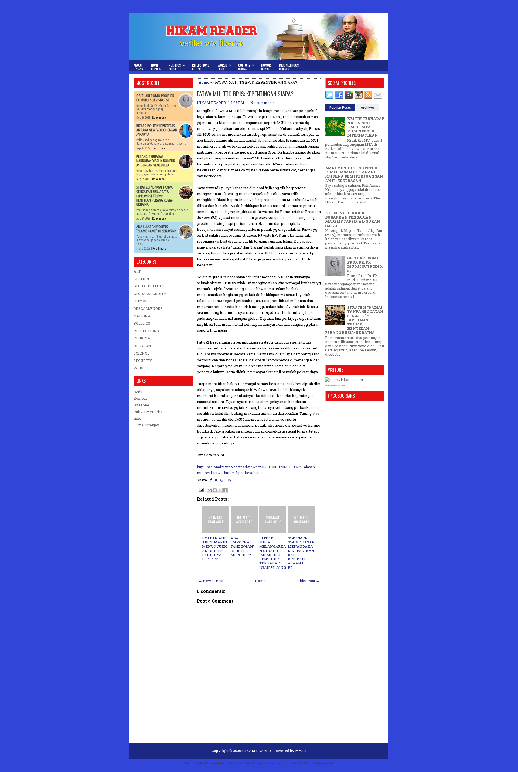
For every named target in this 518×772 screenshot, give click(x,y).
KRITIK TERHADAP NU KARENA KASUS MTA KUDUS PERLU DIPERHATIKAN (365, 127)
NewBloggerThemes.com (263, 763)
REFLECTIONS (146, 330)
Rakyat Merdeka (148, 411)
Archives (368, 108)
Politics (177, 67)
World (224, 67)
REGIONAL (143, 338)
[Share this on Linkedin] (229, 480)
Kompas (141, 398)
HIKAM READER (256, 750)
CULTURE (142, 278)
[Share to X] (220, 490)
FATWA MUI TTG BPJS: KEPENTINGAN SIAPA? (245, 93)
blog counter (341, 385)
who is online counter (331, 385)
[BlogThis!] (214, 490)
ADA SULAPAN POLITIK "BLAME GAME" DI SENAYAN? (156, 229)
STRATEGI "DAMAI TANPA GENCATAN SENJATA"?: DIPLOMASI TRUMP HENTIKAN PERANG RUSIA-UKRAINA (154, 196)
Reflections (201, 67)
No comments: (262, 102)
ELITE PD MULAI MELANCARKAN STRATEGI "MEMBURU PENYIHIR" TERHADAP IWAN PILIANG (272, 553)
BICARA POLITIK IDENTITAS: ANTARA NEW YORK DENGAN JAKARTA (156, 130)
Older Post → (308, 580)
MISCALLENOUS (148, 308)
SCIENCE (142, 353)
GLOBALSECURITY (150, 293)
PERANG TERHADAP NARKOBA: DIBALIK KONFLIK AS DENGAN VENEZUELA (155, 160)
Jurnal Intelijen (146, 425)
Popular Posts (340, 108)
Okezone (141, 405)
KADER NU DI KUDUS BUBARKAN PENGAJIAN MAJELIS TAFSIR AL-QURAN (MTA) (352, 219)
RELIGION (142, 345)
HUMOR (141, 300)
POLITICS (142, 323)
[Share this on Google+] (222, 480)
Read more (159, 117)
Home (156, 67)
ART (137, 271)
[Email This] (209, 490)
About (138, 67)
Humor (266, 67)
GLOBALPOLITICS (149, 286)
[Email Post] (201, 489)
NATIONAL (143, 316)
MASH (300, 750)
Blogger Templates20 (318, 763)
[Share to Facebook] (225, 490)
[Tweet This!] (216, 480)
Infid (137, 418)
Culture (246, 67)
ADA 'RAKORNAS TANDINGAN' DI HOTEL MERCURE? (242, 546)
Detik (138, 391)
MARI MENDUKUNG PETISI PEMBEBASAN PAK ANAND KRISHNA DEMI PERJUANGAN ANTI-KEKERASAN (354, 174)
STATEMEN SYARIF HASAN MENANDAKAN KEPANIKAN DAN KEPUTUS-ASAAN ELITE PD (301, 553)
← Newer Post (211, 580)
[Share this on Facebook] (211, 480)
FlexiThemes (208, 763)
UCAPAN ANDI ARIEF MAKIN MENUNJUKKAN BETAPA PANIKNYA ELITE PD (215, 549)
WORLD (140, 368)
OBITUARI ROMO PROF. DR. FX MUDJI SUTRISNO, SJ (155, 98)
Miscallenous (289, 67)
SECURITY (143, 360)
